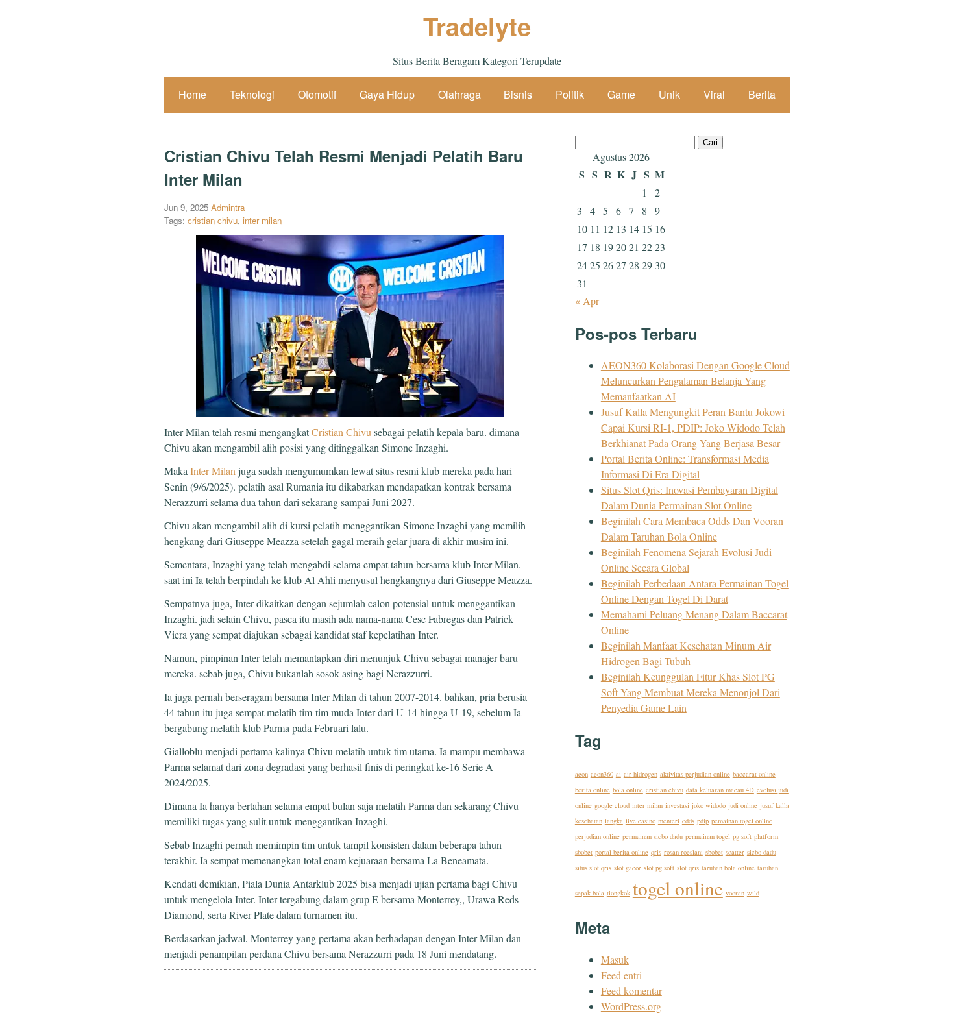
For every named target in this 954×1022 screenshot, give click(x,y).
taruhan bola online (728, 867)
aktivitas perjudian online (695, 774)
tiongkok (618, 892)
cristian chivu (213, 220)
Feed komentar (631, 990)
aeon (581, 774)
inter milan (262, 220)
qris (656, 852)
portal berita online (621, 852)
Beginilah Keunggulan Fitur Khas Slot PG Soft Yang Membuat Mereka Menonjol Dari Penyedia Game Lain (690, 692)
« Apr (587, 301)
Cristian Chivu (341, 432)
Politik (570, 94)
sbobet (714, 852)
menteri (668, 820)
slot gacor (627, 867)
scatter (735, 852)
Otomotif (317, 94)
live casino (640, 820)
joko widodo (709, 805)
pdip (703, 820)
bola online (628, 789)
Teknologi (252, 94)
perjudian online (597, 836)
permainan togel (707, 836)
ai (618, 774)
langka (614, 820)
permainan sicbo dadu (652, 836)
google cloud (612, 805)
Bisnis (518, 94)
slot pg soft (659, 867)
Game (621, 94)
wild (753, 892)
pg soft (742, 836)
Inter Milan (213, 471)
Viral (714, 94)
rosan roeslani (683, 852)
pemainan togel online (741, 820)
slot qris (688, 867)
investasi (677, 805)
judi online (742, 805)
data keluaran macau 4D (720, 789)
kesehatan (588, 820)
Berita (762, 94)
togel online (678, 888)
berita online (592, 789)
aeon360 (602, 774)
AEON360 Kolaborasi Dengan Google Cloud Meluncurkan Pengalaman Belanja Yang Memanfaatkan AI (695, 380)
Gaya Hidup (387, 94)
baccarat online (754, 774)
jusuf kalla (774, 805)
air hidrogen (640, 774)
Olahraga (459, 94)
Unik (669, 94)
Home (192, 94)
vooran (735, 892)
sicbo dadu (761, 852)
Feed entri (621, 975)
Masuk (615, 959)
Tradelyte (477, 26)
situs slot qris (593, 867)
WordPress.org (631, 1006)
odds (688, 820)
